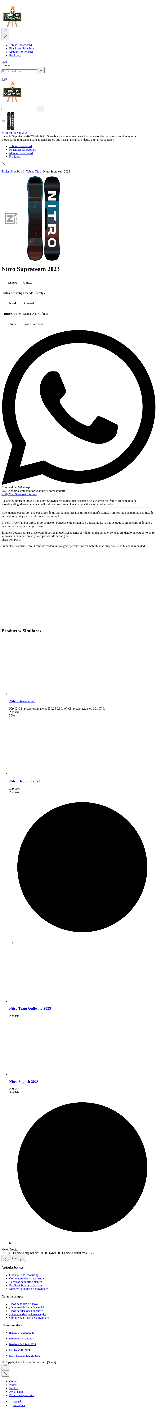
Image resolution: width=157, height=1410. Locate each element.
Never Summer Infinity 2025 (24, 1355)
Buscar (6, 65)
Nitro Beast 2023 (22, 701)
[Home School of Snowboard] (12, 25)
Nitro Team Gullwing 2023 (30, 1008)
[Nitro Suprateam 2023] (11, 129)
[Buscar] (41, 70)
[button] (78, 164)
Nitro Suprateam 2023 (15, 132)
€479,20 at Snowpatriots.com (19, 494)
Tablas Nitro (33, 171)
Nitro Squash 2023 (24, 1082)
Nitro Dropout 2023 (24, 781)
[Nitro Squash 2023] (38, 1074)
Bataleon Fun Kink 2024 (22, 1332)
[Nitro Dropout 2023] (38, 773)
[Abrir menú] (3, 104)
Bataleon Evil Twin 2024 (22, 1344)
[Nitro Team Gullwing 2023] (38, 1001)
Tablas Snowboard (13, 171)
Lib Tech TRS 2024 (19, 1350)
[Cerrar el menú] (5, 37)
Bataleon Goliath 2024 (21, 1338)
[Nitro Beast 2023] (38, 693)
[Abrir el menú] (5, 31)
